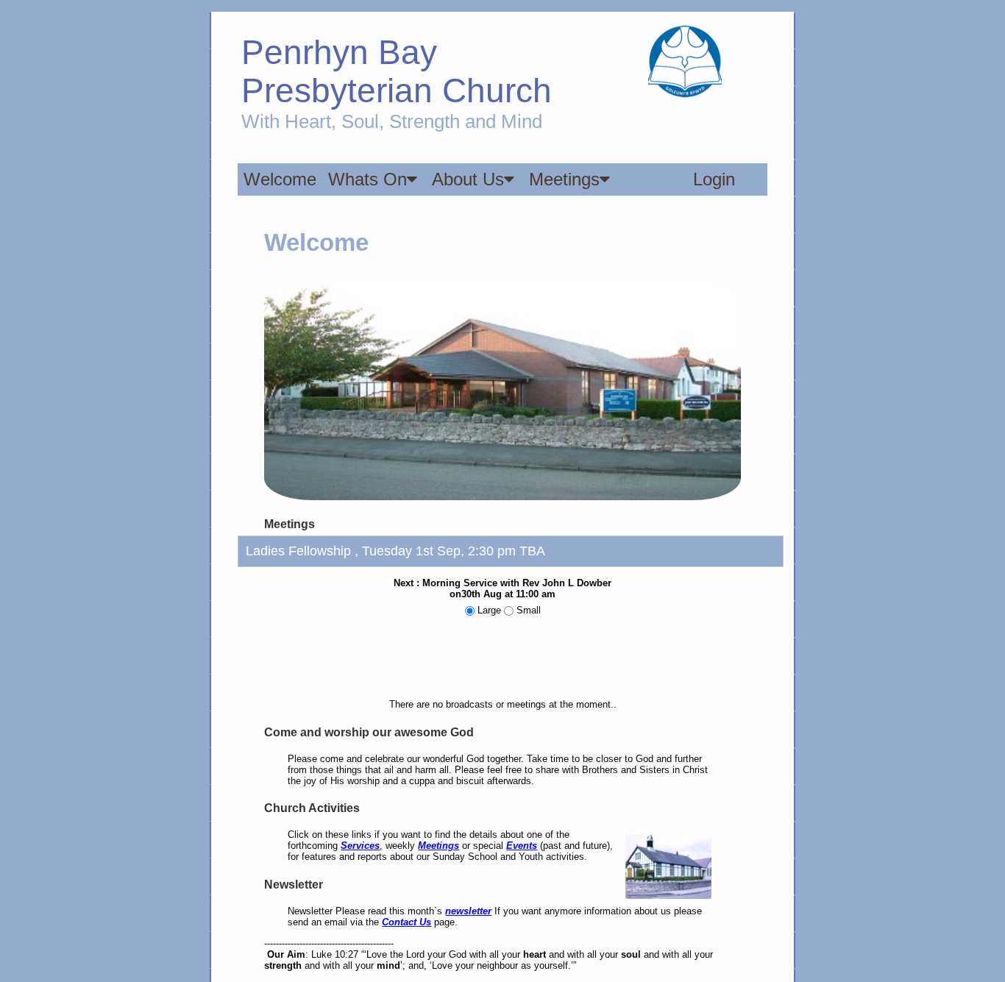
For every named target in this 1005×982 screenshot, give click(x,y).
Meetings (564, 179)
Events (521, 845)
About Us (468, 179)
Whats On (367, 179)
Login (714, 179)
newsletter (468, 911)
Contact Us (406, 922)
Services (360, 845)
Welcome (280, 179)
